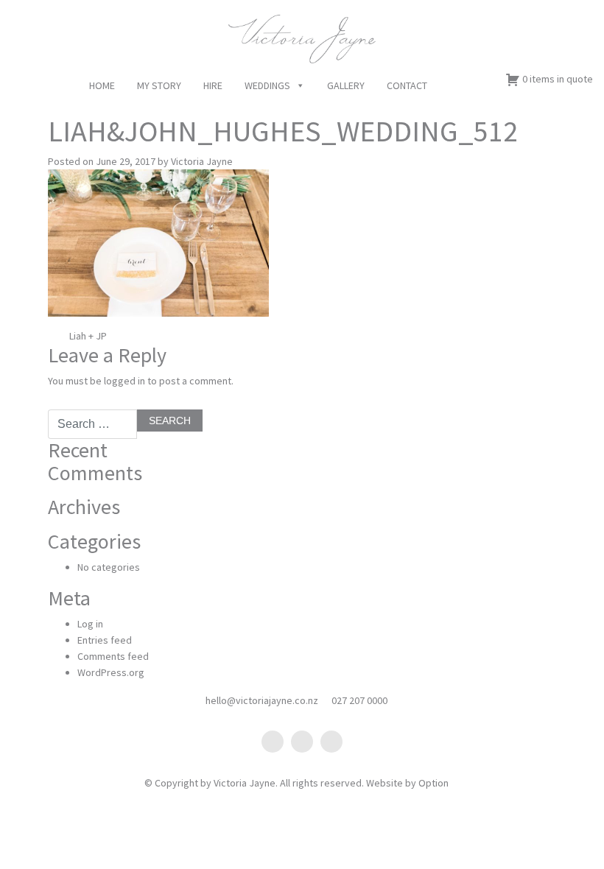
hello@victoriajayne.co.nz (262, 700)
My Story (159, 85)
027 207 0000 (359, 700)
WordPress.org (110, 672)
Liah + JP (87, 335)
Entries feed (104, 640)
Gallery (346, 85)
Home (102, 85)
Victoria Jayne (202, 161)
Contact (407, 85)
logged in (124, 380)
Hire (212, 85)
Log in (90, 623)
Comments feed (113, 656)
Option (433, 782)
